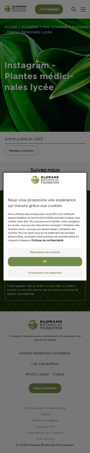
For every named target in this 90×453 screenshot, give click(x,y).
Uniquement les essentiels (45, 272)
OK (45, 261)
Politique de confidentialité (47, 240)
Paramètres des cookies (45, 252)
